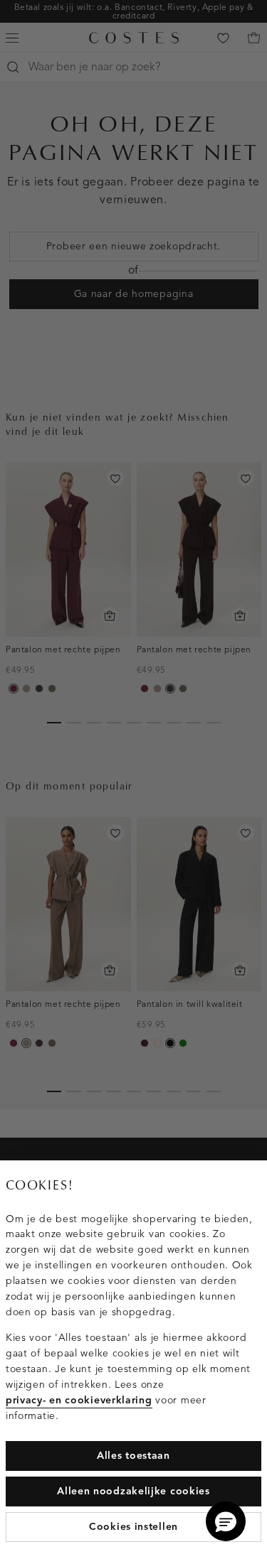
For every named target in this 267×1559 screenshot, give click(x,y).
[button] (226, 1521)
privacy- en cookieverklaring (79, 1400)
